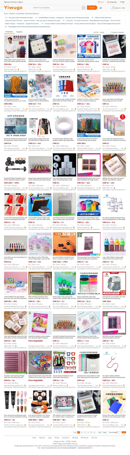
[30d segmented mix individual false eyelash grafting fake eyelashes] (89, 244)
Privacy (57, 437)
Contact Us (65, 437)
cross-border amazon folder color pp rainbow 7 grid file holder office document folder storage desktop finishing (39, 218)
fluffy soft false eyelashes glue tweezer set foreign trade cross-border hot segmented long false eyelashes (38, 297)
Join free (13, 2)
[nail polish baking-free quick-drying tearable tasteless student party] (64, 323)
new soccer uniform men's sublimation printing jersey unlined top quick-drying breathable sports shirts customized (88, 60)
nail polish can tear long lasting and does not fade (15, 258)
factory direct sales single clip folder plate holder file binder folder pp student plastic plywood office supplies (64, 100)
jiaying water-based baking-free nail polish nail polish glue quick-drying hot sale (39, 179)
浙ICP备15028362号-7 (85, 448)
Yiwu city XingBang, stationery (61, 109)
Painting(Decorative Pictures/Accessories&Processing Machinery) (29, 26)
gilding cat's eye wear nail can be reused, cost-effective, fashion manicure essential (113, 179)
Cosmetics (69, 20)
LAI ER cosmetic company (12, 227)
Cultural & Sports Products (13, 20)
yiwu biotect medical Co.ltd (61, 148)
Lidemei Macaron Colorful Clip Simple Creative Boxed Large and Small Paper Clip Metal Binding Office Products (88, 337)
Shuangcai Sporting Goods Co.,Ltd (13, 188)
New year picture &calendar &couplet (21, 17)
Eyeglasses (60, 17)
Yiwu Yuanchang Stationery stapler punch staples (37, 109)
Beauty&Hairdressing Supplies (99, 20)
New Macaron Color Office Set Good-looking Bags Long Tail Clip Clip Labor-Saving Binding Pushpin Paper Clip (39, 258)
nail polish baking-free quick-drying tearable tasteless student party (64, 337)
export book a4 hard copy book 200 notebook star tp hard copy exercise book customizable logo (39, 376)
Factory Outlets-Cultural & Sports (85, 23)
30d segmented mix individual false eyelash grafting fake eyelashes (88, 258)
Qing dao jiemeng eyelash (61, 227)
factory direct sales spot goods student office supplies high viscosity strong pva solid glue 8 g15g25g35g (64, 297)
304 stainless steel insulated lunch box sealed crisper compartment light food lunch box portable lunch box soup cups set (64, 416)
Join (123, 8)
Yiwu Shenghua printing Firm (13, 148)
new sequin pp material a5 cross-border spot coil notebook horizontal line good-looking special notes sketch (114, 139)
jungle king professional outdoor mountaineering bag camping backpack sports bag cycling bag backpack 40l (87, 139)
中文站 (122, 2)
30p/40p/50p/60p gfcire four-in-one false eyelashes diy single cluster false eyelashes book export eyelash (89, 179)
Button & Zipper (10, 23)
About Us (42, 437)
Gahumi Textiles (9, 69)
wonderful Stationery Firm (61, 69)
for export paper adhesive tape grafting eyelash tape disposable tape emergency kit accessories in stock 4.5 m (64, 139)
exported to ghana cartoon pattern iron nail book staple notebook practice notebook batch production (39, 337)
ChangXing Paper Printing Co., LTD (37, 346)
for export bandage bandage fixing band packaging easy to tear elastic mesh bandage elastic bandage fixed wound (114, 218)
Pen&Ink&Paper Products (47, 17)
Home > (7, 13)
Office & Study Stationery (103, 17)
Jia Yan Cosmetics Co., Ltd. (111, 109)
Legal (50, 437)
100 (100, 432)
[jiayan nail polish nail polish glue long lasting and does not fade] (114, 86)
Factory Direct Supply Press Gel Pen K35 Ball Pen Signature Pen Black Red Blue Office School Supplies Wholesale (38, 139)
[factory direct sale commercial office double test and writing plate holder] (114, 402)
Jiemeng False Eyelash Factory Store (86, 188)
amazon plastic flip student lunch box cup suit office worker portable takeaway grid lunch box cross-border (64, 60)
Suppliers (19, 32)
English (74, 441)
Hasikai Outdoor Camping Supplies (13, 109)
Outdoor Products (29, 20)
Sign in (21, 2)
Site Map (75, 437)
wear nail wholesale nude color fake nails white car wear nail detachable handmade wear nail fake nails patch (15, 337)
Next (104, 432)
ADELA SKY (32, 69)
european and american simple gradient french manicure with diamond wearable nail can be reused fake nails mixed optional (87, 416)
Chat (102, 2)
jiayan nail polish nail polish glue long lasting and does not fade (113, 100)
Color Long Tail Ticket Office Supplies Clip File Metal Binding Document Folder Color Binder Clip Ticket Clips (39, 100)
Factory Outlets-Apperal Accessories (108, 23)
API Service (84, 437)
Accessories (20, 23)
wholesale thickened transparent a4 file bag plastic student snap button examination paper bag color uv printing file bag (15, 139)
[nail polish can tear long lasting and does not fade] (15, 244)
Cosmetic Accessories (81, 20)
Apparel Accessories (32, 23)
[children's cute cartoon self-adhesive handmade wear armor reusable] (40, 46)
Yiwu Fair (94, 437)
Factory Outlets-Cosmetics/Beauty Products (59, 23)
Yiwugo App (113, 2)
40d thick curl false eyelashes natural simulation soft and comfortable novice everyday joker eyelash (114, 337)
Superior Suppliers (118, 32)
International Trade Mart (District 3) (27, 13)
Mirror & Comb (115, 20)
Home (34, 437)
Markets (12, 13)
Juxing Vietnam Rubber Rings (112, 267)
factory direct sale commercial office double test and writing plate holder (114, 416)
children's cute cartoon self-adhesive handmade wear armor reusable (38, 60)
